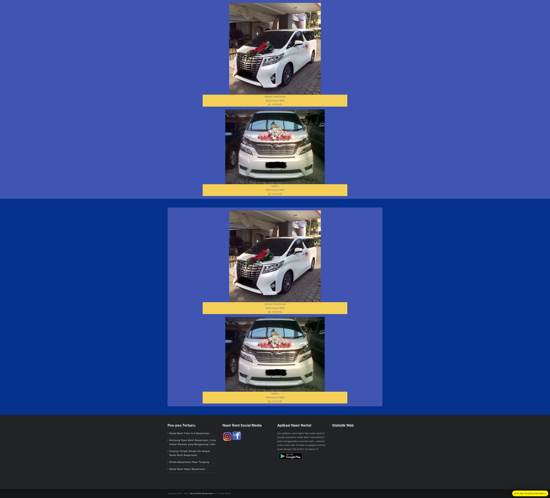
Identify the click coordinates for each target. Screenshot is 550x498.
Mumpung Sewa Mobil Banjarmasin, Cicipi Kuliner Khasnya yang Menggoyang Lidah (192, 442)
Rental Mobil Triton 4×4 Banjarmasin (189, 433)
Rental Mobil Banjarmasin (201, 493)
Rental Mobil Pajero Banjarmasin (187, 469)
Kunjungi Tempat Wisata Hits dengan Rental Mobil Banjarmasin (189, 453)
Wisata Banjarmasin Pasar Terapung (189, 462)
